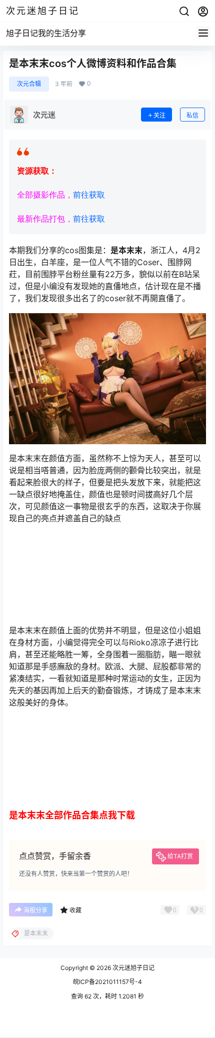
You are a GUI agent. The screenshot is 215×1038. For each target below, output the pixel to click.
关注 (160, 115)
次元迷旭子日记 (132, 967)
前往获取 (89, 195)
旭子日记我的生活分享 (46, 33)
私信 (192, 115)
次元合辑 (29, 84)
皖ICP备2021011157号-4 (107, 981)
